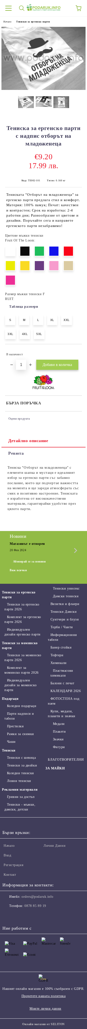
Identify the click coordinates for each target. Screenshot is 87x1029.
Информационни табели (62, 637)
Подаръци (10, 699)
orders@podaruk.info (37, 896)
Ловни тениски (19, 781)
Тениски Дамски (64, 611)
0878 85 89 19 (35, 906)
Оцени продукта (19, 418)
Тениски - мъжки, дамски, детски (20, 807)
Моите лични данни (45, 1008)
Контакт (10, 874)
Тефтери (57, 655)
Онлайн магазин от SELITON (43, 1024)
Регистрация (13, 865)
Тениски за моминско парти (20, 645)
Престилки (15, 726)
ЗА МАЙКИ (55, 768)
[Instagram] (19, 916)
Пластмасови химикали (61, 673)
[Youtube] (30, 916)
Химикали (59, 663)
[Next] (74, 550)
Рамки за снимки (20, 734)
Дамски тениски (66, 596)
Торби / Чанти (62, 627)
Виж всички (18, 570)
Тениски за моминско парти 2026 (22, 657)
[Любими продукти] (65, 8)
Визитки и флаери (65, 604)
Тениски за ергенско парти (33, 21)
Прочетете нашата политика (44, 996)
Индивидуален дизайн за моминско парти (20, 685)
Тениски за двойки (22, 765)
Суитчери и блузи (65, 619)
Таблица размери (23, 306)
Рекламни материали (19, 789)
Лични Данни (54, 845)
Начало (7, 21)
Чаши (11, 742)
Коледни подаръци (21, 706)
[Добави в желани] (75, 352)
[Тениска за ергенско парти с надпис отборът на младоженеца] (43, 89)
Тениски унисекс (66, 588)
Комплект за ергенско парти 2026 (22, 619)
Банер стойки (61, 647)
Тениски (8, 750)
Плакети (59, 731)
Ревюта (16, 453)
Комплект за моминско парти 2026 (21, 670)
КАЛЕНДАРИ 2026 (66, 691)
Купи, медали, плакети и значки (61, 713)
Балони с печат (62, 683)
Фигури (59, 747)
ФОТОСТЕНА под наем (64, 701)
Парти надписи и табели (19, 716)
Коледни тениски (20, 773)
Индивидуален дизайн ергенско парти (22, 632)
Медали (59, 724)
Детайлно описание (28, 440)
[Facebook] (9, 916)
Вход (7, 855)
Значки (58, 739)
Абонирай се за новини (29, 561)
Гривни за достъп (21, 797)
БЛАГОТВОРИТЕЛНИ (66, 759)
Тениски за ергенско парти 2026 (21, 607)
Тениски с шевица (21, 757)
